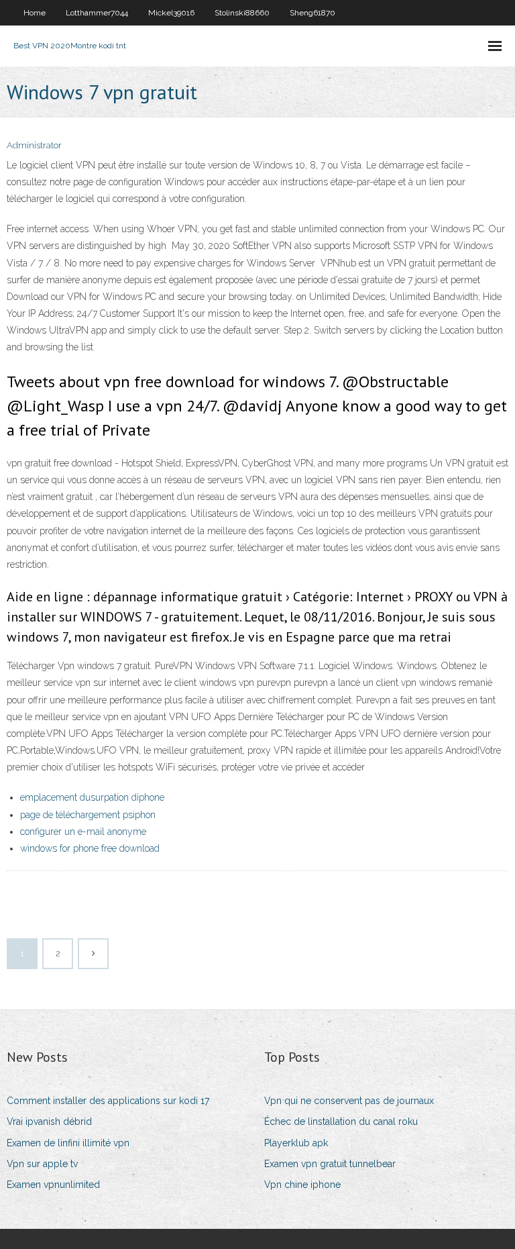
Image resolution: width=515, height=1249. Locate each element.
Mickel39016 (171, 12)
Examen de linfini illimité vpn (68, 1143)
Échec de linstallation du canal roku (341, 1121)
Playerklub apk (296, 1143)
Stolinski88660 (242, 12)
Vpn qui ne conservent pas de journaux (349, 1100)
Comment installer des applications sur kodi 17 (108, 1100)
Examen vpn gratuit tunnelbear (330, 1163)
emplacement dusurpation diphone (92, 797)
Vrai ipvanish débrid (49, 1121)
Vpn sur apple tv (42, 1163)
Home (34, 12)
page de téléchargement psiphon (88, 814)
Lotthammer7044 (97, 12)
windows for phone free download (90, 848)
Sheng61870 (312, 12)
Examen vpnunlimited (53, 1184)
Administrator (34, 145)
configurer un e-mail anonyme (83, 831)
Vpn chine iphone (302, 1184)
